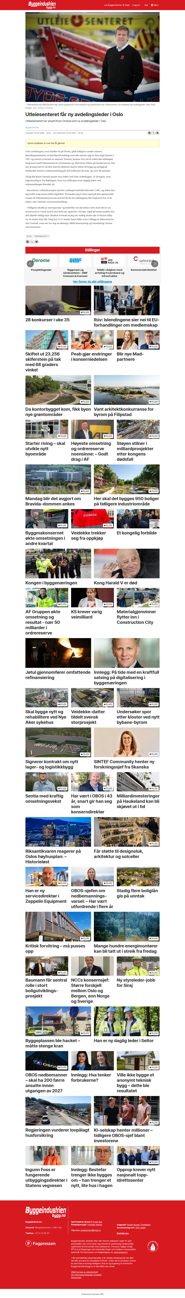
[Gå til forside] (42, 5)
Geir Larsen (141, 1227)
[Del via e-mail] (157, 133)
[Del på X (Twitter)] (153, 133)
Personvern (76, 1277)
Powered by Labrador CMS (92, 1294)
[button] (30, 263)
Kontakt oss (123, 1233)
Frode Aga (97, 1222)
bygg (29, 236)
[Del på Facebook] (149, 133)
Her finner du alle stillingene (92, 281)
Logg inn (136, 5)
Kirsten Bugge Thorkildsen (139, 1224)
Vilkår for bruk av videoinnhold (84, 1272)
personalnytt (42, 236)
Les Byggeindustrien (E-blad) (117, 5)
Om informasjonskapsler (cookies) (86, 1275)
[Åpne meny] (154, 5)
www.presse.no (121, 1252)
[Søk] (146, 5)
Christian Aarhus (95, 1224)
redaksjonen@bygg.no (91, 1230)
